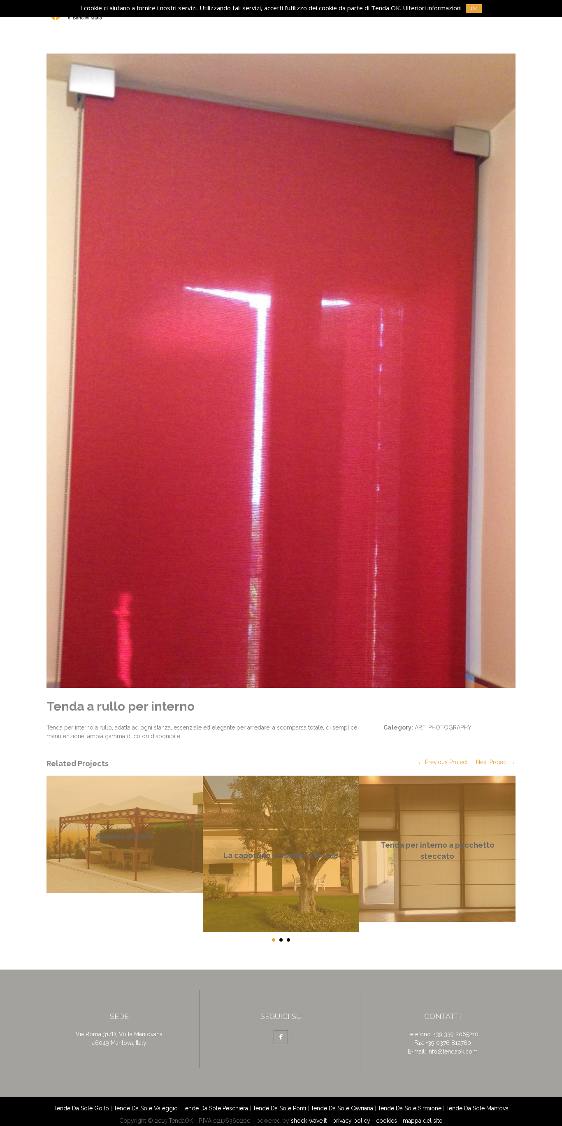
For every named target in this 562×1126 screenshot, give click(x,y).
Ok (474, 9)
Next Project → (496, 762)
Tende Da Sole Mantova (477, 1108)
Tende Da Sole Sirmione (409, 1108)
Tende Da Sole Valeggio (146, 1108)
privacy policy (351, 1120)
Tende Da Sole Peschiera (215, 1108)
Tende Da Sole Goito (81, 1108)
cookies (386, 1120)
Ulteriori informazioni (432, 8)
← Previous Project (443, 762)
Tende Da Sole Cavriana (342, 1108)
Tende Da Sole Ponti (279, 1108)
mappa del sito (423, 1120)
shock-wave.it (309, 1120)
